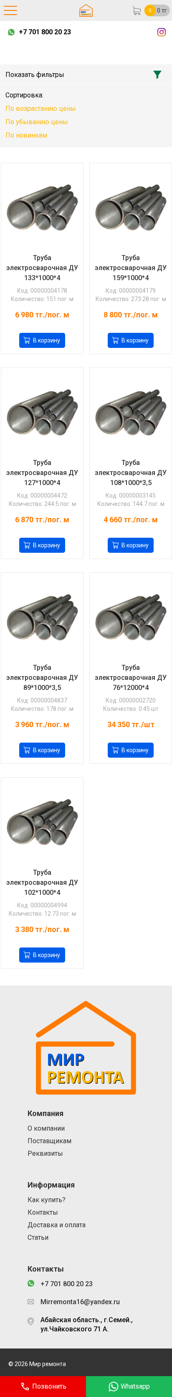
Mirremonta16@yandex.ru (80, 1302)
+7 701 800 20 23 (45, 32)
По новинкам (26, 135)
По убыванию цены (36, 122)
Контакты (43, 1212)
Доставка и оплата (57, 1225)
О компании (46, 1128)
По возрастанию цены (40, 108)
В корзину (46, 340)
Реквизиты (45, 1153)
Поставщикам (49, 1141)
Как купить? (47, 1200)
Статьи (38, 1237)
